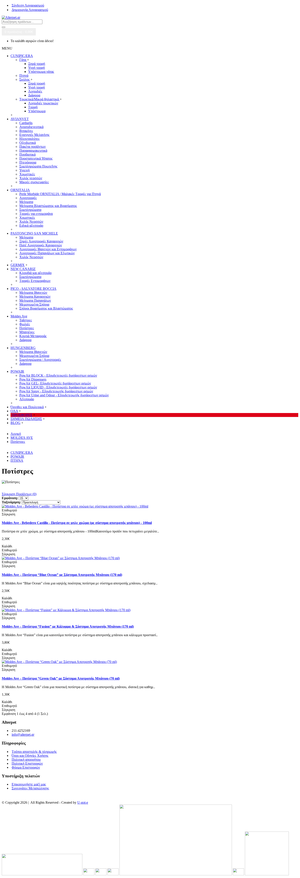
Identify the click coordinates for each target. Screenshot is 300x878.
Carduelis (26, 123)
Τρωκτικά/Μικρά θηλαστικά (39, 99)
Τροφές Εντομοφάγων (35, 281)
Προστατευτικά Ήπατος (35, 158)
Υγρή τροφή (36, 67)
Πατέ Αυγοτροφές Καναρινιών (40, 245)
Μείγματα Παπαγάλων (35, 300)
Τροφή (33, 107)
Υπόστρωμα (36, 111)
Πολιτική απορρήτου (26, 759)
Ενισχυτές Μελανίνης (34, 135)
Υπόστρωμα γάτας (41, 71)
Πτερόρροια (27, 162)
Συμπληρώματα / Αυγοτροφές (40, 360)
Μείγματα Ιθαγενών (33, 292)
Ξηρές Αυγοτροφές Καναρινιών (41, 241)
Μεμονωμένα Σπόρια (34, 304)
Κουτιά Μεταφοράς (33, 336)
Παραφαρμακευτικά (33, 150)
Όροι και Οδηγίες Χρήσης (30, 755)
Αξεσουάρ (26, 399)
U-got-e (82, 802)
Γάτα (23, 60)
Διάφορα (34, 95)
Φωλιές (24, 324)
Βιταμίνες (26, 131)
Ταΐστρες (25, 320)
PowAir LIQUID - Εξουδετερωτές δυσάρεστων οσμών (58, 387)
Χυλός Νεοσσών (31, 221)
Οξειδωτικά (27, 142)
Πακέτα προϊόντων (32, 146)
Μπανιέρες (26, 332)
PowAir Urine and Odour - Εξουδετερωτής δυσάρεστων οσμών (64, 395)
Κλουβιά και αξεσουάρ (35, 273)
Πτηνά (23, 75)
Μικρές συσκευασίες (34, 182)
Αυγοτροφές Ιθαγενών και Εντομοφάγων (48, 249)
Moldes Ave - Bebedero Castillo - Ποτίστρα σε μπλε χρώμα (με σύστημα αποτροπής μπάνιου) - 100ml (77, 523)
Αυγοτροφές (28, 198)
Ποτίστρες (26, 328)
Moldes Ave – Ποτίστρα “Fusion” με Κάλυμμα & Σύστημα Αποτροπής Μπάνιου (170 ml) (68, 626)
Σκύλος (25, 79)
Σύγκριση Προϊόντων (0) (19, 494)
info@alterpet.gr (23, 734)
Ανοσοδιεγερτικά (31, 127)
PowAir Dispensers (32, 379)
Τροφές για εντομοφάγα (36, 213)
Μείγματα (26, 202)
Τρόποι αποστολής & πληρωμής (34, 751)
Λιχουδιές (35, 91)
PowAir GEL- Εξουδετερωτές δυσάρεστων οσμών (55, 383)
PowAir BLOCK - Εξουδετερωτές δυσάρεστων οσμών (58, 375)
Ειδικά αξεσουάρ (31, 225)
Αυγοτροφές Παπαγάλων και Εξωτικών (47, 253)
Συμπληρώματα (30, 210)
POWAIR (17, 456)
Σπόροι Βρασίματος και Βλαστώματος (46, 308)
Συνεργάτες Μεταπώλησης (30, 788)
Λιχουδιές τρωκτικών (43, 103)
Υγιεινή (24, 170)
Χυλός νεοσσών (30, 178)
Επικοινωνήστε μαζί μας (29, 784)
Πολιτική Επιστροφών (27, 763)
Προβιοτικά (27, 154)
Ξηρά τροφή (36, 64)
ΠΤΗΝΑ (17, 460)
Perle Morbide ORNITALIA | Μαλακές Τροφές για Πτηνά (60, 194)
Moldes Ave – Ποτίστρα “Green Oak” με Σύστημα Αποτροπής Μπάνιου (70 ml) (61, 678)
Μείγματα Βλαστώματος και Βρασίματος (48, 206)
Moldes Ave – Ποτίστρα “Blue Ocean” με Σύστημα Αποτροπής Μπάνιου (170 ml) (62, 575)
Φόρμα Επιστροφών (26, 767)
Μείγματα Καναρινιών (35, 296)
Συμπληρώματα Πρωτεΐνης (38, 166)
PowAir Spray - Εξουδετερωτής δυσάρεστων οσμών (56, 391)
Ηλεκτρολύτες (29, 139)
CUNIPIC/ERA (22, 452)
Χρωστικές (27, 174)
